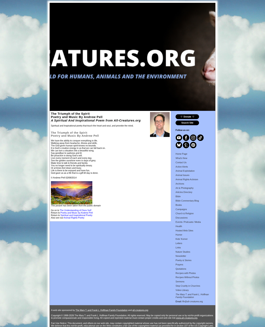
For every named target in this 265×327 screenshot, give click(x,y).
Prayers (179, 264)
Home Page (181, 154)
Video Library (182, 290)
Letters (179, 243)
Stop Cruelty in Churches (188, 286)
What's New (181, 158)
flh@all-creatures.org (192, 301)
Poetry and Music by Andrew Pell (76, 213)
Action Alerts (182, 167)
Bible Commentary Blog (187, 201)
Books (179, 205)
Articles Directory (184, 192)
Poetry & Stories (183, 260)
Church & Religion (185, 213)
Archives (180, 184)
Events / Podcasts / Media (188, 222)
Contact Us (181, 162)
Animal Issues (182, 175)
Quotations (181, 269)
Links (178, 247)
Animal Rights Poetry (74, 218)
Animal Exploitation (185, 171)
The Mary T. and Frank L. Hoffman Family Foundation (101, 310)
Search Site (187, 123)
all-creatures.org (140, 310)
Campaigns (181, 209)
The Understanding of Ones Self (75, 210)
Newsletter (181, 256)
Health (179, 226)
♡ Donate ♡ (187, 117)
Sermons (180, 281)
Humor (179, 235)
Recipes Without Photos (187, 277)
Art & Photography (185, 188)
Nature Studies (183, 252)
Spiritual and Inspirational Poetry (76, 215)
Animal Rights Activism (187, 179)
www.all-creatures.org (186, 318)
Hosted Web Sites (184, 230)
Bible (178, 196)
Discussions (182, 218)
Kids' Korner (182, 239)
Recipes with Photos (186, 273)
